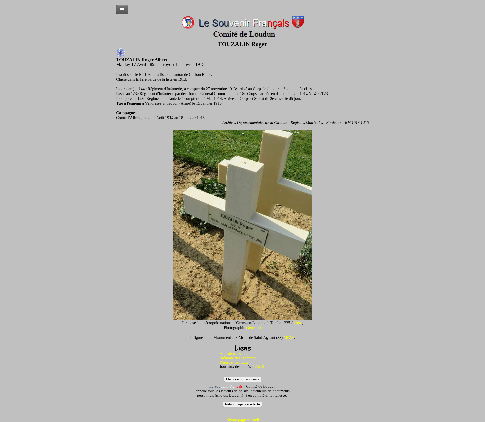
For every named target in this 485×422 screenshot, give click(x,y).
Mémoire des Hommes (238, 358)
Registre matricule (234, 362)
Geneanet (253, 327)
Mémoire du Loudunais (242, 379)
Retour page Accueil (242, 419)
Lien (298, 323)
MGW (289, 337)
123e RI (259, 366)
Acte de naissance (234, 353)
